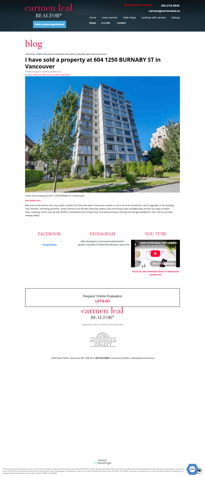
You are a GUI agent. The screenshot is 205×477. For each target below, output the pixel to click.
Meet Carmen (110, 17)
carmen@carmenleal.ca (164, 11)
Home (92, 17)
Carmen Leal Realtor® (49, 10)
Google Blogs (49, 245)
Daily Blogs (129, 17)
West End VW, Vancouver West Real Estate (51, 75)
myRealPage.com (102, 463)
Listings (176, 17)
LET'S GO (102, 301)
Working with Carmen (154, 17)
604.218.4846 (170, 5)
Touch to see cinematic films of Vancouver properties (155, 273)
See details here (33, 200)
